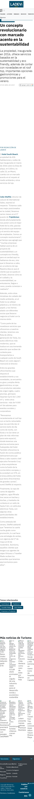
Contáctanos (24, 792)
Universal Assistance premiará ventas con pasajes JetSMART (4, 729)
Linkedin (14, 773)
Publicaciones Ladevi (22, 764)
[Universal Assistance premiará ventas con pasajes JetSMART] (3, 710)
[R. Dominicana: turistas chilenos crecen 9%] (12, 711)
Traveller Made (6, 607)
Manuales (16, 14)
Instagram (15, 770)
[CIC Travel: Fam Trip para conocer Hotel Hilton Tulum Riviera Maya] (30, 706)
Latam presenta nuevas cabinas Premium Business (22, 724)
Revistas (9, 776)
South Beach (5, 604)
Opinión (8, 773)
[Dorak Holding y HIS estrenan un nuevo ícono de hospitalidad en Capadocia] (30, 647)
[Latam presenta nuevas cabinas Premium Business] (21, 708)
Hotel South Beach (10, 154)
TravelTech (3, 778)
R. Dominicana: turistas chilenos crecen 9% (14, 730)
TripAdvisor (14, 217)
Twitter (14, 764)
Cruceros (9, 770)
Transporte (9, 764)
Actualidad (3, 764)
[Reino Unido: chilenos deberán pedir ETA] (3, 646)
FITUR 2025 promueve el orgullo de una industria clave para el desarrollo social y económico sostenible (13, 683)
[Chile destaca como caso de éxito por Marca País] (21, 650)
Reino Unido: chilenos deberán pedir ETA (3, 660)
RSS (25, 796)
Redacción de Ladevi (8, 148)
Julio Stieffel (5, 197)
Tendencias (9, 767)
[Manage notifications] (30, 795)
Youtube (14, 776)
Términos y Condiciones (7, 793)
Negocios (23, 14)
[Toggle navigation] (3, 10)
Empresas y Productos (8, 611)
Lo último (9, 14)
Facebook (15, 767)
